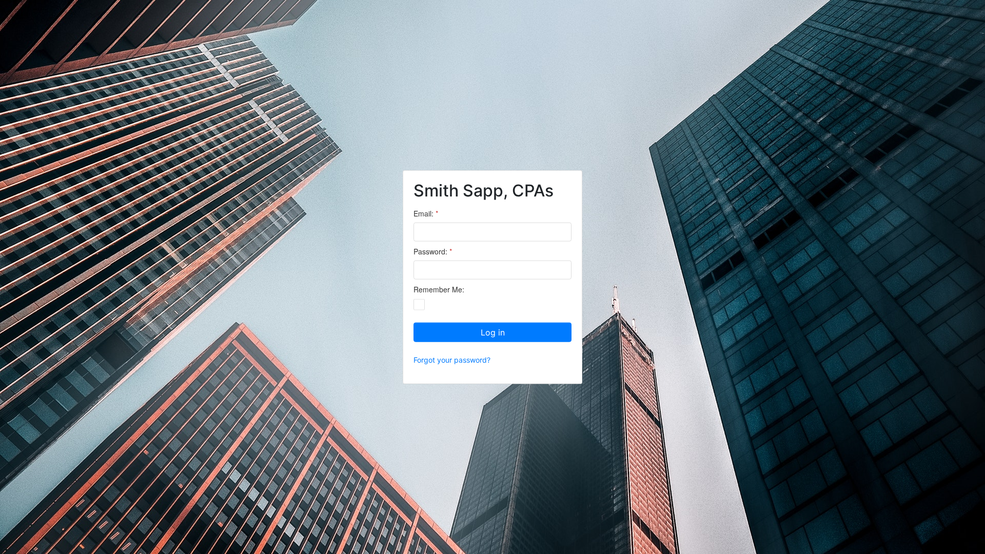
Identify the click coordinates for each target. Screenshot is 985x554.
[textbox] (492, 232)
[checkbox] (419, 304)
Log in (493, 332)
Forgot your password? (451, 359)
